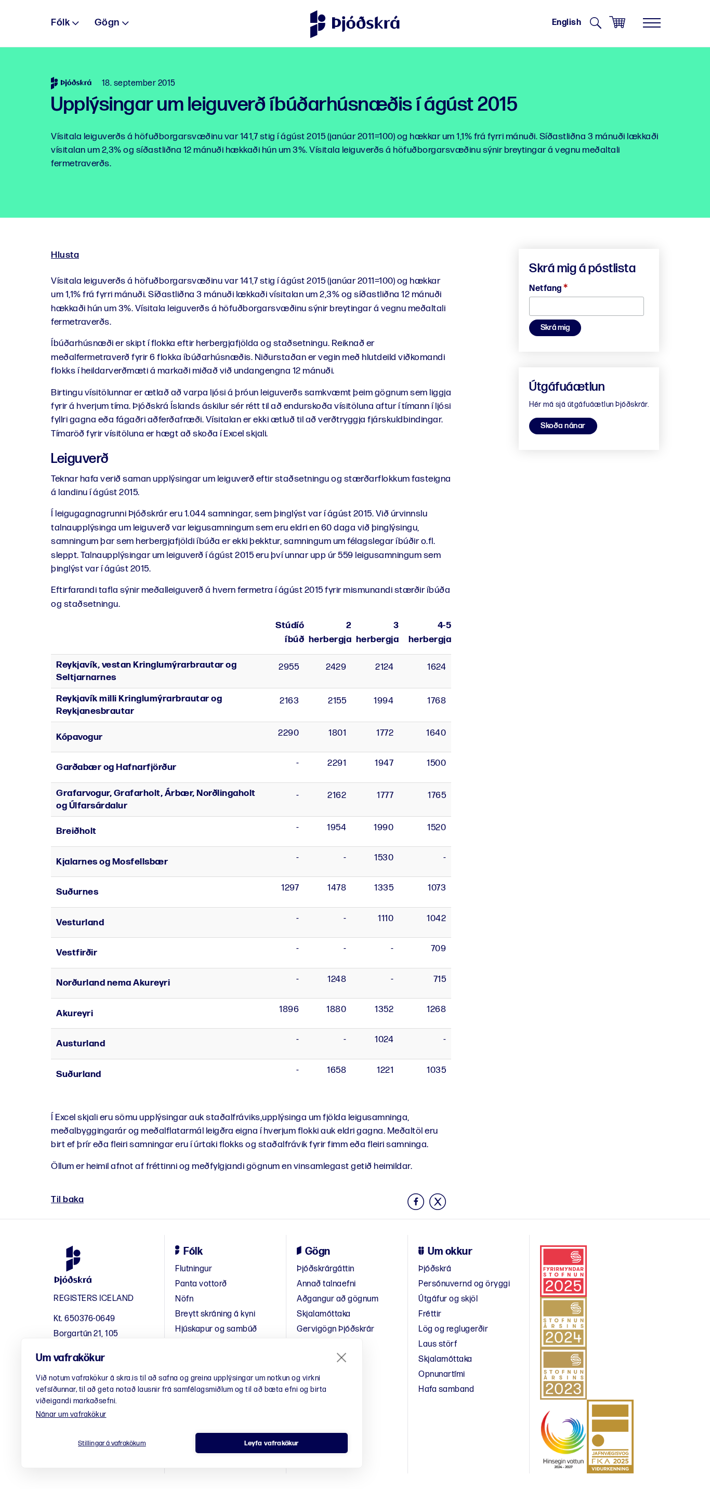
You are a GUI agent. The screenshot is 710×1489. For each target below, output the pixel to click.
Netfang (548, 288)
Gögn (107, 23)
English (567, 23)
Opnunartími (441, 1374)
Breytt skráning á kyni (215, 1314)
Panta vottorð (201, 1284)
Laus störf (437, 1344)
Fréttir (430, 1314)
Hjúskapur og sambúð (216, 1329)
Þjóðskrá (434, 1269)
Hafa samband (446, 1389)
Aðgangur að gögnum (337, 1299)
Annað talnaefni (326, 1284)
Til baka (67, 1199)
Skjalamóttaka (324, 1314)
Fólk (60, 23)
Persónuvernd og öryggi (464, 1284)
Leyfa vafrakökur (271, 1443)
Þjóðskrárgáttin (325, 1269)
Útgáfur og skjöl (448, 1299)
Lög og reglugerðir (453, 1329)
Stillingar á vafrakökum (112, 1443)
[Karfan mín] (617, 22)
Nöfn (184, 1299)
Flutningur (193, 1269)
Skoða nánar (563, 425)
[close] (342, 1357)
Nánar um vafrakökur (71, 1414)
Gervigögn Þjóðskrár (336, 1329)
